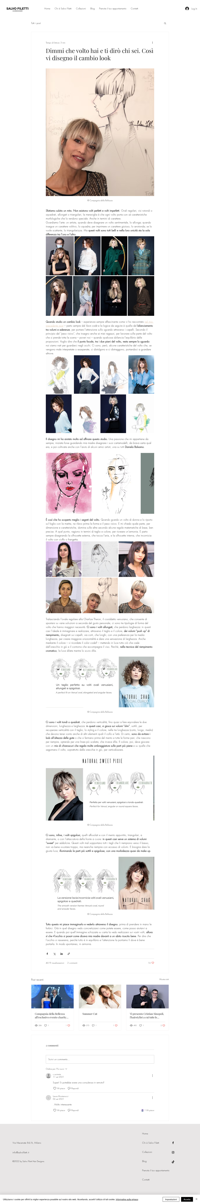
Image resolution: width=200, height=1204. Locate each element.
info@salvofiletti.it (20, 1152)
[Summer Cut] (100, 996)
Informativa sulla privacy (127, 1199)
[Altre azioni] (152, 42)
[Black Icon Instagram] (173, 1152)
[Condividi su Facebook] (47, 953)
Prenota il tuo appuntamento (155, 1170)
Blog (144, 1161)
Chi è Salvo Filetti (150, 1142)
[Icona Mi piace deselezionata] (55, 1088)
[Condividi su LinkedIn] (61, 953)
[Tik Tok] (173, 1162)
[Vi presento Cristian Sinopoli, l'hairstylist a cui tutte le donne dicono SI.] (147, 996)
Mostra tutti (164, 979)
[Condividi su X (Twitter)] (54, 953)
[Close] (196, 1199)
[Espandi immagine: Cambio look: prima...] (63, 559)
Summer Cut (89, 1014)
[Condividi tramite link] (68, 953)
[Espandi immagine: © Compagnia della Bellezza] (60, 255)
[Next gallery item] (150, 483)
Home (145, 1133)
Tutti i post (36, 23)
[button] (165, 23)
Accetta (187, 1199)
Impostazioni (171, 1199)
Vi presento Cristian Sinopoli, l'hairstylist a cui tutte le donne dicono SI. (147, 1015)
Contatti (146, 1179)
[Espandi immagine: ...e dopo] (136, 559)
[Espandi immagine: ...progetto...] (100, 559)
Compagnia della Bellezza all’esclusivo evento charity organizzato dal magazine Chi (52, 1015)
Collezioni (147, 1152)
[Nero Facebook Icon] (173, 1142)
